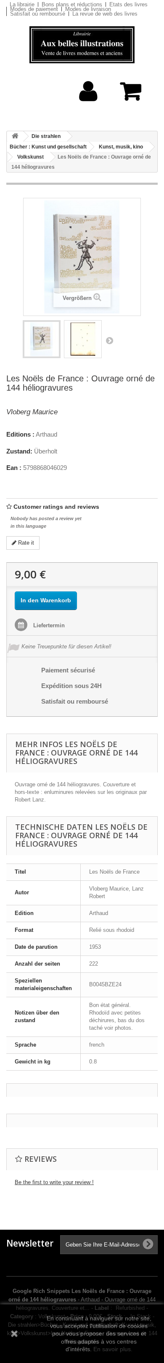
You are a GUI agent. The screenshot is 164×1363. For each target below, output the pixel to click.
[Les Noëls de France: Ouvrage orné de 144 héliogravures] (41, 339)
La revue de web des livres (105, 14)
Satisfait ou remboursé (37, 14)
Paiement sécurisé (68, 670)
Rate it (25, 543)
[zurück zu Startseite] (15, 136)
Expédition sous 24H (71, 685)
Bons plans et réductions (72, 4)
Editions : (20, 434)
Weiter (109, 340)
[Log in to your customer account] (88, 104)
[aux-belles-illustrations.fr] (82, 44)
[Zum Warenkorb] (132, 95)
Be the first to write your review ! (54, 1182)
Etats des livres (128, 4)
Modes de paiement (34, 9)
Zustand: (19, 451)
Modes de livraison (88, 9)
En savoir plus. (112, 1349)
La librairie (22, 4)
